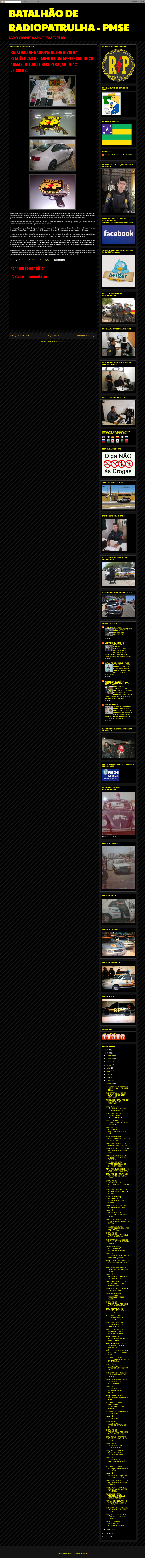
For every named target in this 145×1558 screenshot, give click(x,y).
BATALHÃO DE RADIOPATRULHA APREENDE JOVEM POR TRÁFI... (116, 1130)
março (109, 1080)
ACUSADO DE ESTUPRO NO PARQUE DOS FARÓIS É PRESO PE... (116, 1503)
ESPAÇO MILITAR (111, 705)
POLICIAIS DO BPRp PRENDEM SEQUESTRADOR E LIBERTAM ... (117, 1102)
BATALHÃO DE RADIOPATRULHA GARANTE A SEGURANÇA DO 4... (117, 1255)
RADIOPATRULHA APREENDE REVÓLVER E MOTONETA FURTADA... (117, 1157)
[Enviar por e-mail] (55, 260)
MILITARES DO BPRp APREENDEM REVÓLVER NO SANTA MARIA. (117, 1359)
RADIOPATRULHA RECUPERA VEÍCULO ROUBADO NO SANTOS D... (117, 1375)
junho (109, 1071)
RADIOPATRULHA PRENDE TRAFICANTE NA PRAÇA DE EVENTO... (117, 1269)
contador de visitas (109, 1033)
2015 (107, 1053)
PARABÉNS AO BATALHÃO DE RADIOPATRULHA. (117, 1412)
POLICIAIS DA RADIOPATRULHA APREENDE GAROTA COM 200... (116, 1424)
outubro (110, 1062)
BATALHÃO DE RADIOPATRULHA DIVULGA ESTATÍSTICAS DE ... (117, 1446)
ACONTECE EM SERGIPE (114, 643)
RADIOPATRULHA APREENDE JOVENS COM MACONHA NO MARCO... (117, 1242)
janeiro (109, 1529)
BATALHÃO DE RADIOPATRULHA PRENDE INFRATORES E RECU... (117, 1432)
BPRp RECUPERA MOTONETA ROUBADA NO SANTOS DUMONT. (117, 1517)
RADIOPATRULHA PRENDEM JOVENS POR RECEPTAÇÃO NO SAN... (117, 1192)
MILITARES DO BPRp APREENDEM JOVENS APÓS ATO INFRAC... (117, 1228)
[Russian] (104, 442)
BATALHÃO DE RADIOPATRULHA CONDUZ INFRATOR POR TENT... (117, 1235)
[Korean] (118, 442)
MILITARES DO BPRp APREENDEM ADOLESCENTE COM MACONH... (115, 1405)
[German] (113, 438)
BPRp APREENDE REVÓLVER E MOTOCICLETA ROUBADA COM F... (117, 1150)
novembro (110, 1059)
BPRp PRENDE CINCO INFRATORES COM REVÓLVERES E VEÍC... (115, 1453)
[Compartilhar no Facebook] (61, 260)
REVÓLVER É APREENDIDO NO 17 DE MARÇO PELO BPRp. (117, 1170)
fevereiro (110, 1083)
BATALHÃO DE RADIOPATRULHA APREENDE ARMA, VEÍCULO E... (117, 1460)
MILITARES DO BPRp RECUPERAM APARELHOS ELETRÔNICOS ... (117, 1468)
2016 (107, 1050)
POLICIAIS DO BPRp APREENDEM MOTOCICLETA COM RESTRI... (117, 1138)
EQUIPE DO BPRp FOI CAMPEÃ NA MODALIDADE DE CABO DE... (117, 1122)
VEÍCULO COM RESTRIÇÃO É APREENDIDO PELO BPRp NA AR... (117, 1352)
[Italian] (123, 438)
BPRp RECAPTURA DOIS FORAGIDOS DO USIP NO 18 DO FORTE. (117, 1311)
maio (109, 1074)
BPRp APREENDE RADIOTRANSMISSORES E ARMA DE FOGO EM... (117, 1338)
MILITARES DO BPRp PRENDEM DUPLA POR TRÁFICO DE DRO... (115, 1318)
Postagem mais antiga (86, 336)
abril (108, 1077)
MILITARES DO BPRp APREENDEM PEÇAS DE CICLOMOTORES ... (116, 1164)
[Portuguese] (109, 442)
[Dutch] (127, 438)
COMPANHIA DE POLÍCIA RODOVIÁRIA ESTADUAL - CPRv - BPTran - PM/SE (117, 683)
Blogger (85, 1553)
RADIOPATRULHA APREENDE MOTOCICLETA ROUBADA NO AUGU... (117, 1510)
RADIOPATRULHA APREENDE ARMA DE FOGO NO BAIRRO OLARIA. (117, 1221)
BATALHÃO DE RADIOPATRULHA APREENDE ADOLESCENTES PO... (117, 1183)
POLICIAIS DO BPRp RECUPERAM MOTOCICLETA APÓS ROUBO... (115, 1199)
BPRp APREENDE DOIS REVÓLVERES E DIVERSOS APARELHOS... (117, 1397)
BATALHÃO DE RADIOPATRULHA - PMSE (69, 20)
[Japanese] (113, 442)
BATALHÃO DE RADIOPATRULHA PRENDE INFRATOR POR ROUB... (117, 1304)
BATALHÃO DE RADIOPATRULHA (113, 1417)
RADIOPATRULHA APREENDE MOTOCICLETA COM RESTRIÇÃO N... (117, 1324)
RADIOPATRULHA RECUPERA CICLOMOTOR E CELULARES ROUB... (117, 1116)
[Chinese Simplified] (127, 442)
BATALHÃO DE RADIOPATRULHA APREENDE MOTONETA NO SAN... (117, 1367)
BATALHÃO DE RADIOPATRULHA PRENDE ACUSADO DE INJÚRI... (117, 1475)
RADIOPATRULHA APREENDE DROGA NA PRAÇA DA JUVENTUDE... (117, 1345)
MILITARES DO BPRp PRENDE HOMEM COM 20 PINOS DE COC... (117, 1088)
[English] (104, 438)
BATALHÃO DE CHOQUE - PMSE (117, 663)
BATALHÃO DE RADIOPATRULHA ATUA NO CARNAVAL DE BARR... (117, 1276)
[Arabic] (123, 442)
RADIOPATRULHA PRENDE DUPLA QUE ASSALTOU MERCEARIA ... (116, 1095)
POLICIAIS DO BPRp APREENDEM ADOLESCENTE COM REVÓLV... (115, 1296)
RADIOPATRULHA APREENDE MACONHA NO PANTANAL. (117, 1144)
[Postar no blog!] (57, 260)
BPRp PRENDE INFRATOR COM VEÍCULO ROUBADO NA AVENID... (116, 1489)
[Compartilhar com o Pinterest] (63, 260)
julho (108, 1068)
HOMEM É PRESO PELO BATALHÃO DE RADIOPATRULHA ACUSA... (117, 1523)
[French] (109, 438)
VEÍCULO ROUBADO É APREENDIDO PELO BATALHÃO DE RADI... (115, 1331)
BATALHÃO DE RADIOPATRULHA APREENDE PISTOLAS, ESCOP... (115, 1389)
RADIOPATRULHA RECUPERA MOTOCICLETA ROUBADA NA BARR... (117, 1482)
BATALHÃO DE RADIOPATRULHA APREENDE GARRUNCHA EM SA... (116, 1213)
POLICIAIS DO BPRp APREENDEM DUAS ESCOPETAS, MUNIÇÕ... (116, 1249)
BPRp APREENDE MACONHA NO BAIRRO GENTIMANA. (116, 1206)
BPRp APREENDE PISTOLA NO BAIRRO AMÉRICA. (117, 1289)
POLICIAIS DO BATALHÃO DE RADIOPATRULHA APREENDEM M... (117, 1382)
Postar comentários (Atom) (55, 341)
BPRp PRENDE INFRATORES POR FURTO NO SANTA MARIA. (117, 1176)
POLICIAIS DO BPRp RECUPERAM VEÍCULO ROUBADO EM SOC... (115, 1496)
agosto (109, 1065)
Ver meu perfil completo (110, 158)
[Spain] (118, 438)
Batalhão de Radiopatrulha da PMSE (118, 155)
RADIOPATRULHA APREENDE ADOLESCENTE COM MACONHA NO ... (117, 1283)
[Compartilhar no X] (59, 260)
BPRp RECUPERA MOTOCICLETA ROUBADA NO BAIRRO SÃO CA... (116, 1109)
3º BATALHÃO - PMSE (113, 627)
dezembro (110, 1056)
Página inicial (53, 336)
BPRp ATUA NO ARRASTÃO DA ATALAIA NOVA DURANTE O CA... (117, 1262)
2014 (107, 1533)
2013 (107, 1536)
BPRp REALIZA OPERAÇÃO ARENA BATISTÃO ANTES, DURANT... (116, 1439)
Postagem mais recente (19, 336)
